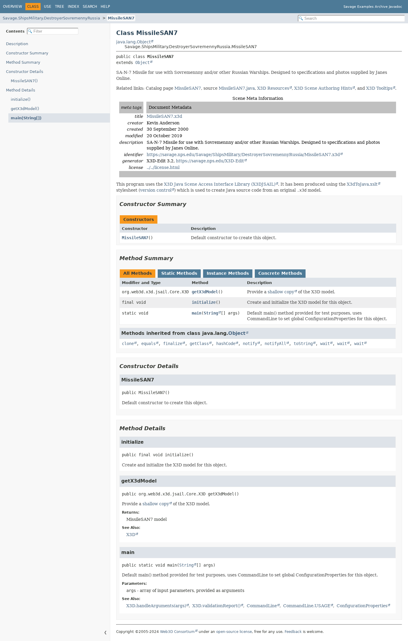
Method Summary (23, 62)
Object (142, 62)
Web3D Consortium (177, 632)
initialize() (20, 99)
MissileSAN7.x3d (164, 116)
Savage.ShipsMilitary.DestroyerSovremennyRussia (51, 18)
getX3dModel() (25, 108)
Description (17, 44)
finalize (172, 343)
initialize (204, 302)
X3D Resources (273, 88)
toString (303, 343)
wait (325, 343)
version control (155, 190)
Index (73, 6)
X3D (130, 534)
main (196, 313)
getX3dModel (205, 291)
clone (128, 343)
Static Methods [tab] (179, 273)
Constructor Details (24, 71)
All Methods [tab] (137, 273)
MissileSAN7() (24, 81)
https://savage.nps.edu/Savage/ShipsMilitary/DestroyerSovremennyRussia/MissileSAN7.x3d (243, 154)
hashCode (225, 343)
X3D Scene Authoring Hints (323, 88)
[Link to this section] (190, 204)
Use (47, 6)
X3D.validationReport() (216, 605)
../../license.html (163, 167)
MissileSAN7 (121, 18)
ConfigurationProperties (362, 605)
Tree (59, 6)
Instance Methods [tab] (228, 273)
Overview (12, 6)
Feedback (293, 632)
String (211, 313)
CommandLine (262, 605)
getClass (199, 343)
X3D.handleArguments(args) (156, 605)
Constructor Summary (27, 53)
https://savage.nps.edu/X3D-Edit (210, 160)
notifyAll (275, 343)
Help (105, 6)
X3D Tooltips (379, 88)
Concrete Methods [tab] (280, 273)
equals (148, 343)
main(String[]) (26, 118)
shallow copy (281, 291)
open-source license (234, 632)
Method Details (20, 90)
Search (90, 6)
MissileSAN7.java (237, 88)
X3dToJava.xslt (362, 184)
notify (250, 343)
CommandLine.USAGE (306, 605)
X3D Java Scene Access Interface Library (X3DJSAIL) (219, 184)
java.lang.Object (133, 41)
